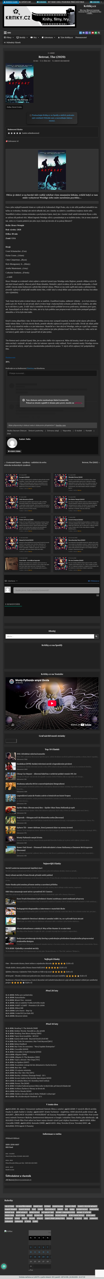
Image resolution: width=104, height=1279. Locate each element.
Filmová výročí (70, 1206)
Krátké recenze (34, 1212)
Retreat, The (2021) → (91, 462)
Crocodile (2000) (21, 1049)
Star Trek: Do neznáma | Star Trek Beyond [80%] (33, 1041)
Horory (52, 53)
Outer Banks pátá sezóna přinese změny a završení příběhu (31, 885)
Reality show (20, 1215)
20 (43, 1257)
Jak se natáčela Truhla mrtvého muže (30, 1003)
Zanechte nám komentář (61, 61)
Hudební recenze (82, 1209)
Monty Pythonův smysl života (29, 838)
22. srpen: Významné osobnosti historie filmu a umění (40, 1109)
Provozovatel (81, 37)
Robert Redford (20, 1044)
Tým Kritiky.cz (66, 37)
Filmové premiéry (11, 1209)
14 (47, 1252)
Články (35, 1221)
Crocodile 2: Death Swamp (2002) (27, 1052)
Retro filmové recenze (76, 1215)
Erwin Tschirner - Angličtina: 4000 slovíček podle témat (69, 1112)
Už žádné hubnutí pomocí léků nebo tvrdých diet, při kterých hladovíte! (43, 1086)
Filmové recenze (24, 1209)
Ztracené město (21, 1016)
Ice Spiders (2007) (21, 1062)
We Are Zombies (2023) (75, 560)
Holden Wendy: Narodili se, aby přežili (29, 1031)
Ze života (28, 1221)
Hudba (72, 1209)
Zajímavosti (93, 1218)
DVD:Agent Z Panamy (24, 1126)
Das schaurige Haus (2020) (76, 540)
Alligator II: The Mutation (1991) (27, 1057)
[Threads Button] (86, 33)
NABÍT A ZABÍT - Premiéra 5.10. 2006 (30, 1005)
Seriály (22, 37)
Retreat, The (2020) (52, 57)
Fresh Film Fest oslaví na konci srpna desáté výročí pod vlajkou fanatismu (46, 1120)
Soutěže (24, 1218)
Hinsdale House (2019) (75, 477)
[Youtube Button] (92, 33)
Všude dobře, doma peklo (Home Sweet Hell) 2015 (25, 968)
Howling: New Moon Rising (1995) (27, 1033)
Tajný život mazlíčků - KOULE (26, 1036)
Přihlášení (94, 581)
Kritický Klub (9, 1212)
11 (35, 1252)
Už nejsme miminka (23, 1070)
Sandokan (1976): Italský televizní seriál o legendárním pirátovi (44, 764)
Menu (9, 32)
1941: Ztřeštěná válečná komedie (31, 754)
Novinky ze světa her (84, 1212)
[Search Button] (99, 33)
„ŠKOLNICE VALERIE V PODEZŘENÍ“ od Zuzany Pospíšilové (40, 1115)
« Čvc (31, 1270)
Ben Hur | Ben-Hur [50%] (24, 1073)
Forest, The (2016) (22, 1083)
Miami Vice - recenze (23, 1000)
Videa (86, 1218)
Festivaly (47, 1206)
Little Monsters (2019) (26, 499)
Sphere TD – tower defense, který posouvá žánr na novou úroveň (45, 828)
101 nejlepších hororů (23, 1206)
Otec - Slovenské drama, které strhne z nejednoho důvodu (29, 963)
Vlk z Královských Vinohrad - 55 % (28, 1096)
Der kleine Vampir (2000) (76, 499)
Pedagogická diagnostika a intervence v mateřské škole (41, 909)
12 (39, 1252)
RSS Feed (9, 1147)
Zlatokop (30, 368)
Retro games (90, 1215)
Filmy (8, 37)
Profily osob (9, 1215)
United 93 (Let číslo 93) (24, 1013)
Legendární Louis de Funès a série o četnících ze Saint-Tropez (44, 796)
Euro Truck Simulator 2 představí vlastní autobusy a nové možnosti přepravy (50, 899)
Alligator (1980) (21, 1054)
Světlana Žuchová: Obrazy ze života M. (30, 1089)
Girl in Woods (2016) (23, 1091)
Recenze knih (49, 1215)
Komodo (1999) (38, 1123)
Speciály (32, 1218)
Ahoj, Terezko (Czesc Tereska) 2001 (72, 1123)
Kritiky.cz (90, 6)
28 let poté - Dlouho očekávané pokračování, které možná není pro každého (35, 976)
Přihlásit (9, 1138)
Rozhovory (9, 1218)
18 (35, 1257)
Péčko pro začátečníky (24, 995)
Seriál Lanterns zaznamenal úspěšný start (24, 868)
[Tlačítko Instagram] (89, 33)
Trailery (69, 1218)
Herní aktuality (50, 1209)
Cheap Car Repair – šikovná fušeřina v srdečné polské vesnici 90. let (46, 774)
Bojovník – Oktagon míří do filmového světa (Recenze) (40, 818)
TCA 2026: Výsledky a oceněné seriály (22, 948)
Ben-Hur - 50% (20, 1068)
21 (47, 1257)
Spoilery (40, 1218)
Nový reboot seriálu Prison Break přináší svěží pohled (29, 875)
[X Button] (80, 33)
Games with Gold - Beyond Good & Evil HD (31, 1039)
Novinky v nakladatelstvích (65, 1212)
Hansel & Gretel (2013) (26, 540)
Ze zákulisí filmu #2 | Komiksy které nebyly (32, 1081)
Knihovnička (94, 1209)
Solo (36, 61)
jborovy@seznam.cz (23, 1180)
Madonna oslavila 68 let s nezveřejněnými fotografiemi (41, 784)
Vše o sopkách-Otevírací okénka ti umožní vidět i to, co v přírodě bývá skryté (50, 919)
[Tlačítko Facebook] (83, 33)
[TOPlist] (8, 1231)
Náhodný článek (13, 42)
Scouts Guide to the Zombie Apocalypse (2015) (33, 1078)
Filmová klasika (58, 1206)
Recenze (29, 1215)
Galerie (40, 1209)
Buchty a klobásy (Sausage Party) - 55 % (30, 1075)
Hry (35, 37)
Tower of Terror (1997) (26, 519)
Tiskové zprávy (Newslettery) (54, 1218)
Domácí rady (38, 1206)
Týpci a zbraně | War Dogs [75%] (27, 1060)
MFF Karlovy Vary (48, 1212)
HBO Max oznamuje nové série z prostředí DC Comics (29, 892)
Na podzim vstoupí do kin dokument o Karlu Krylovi (36, 1065)
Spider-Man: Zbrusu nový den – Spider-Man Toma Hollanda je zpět (46, 808)
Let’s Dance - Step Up (23, 1011)
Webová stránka (15, 451)
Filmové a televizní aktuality (87, 1206)
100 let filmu (9, 1206)
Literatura (48, 37)
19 (39, 1257)
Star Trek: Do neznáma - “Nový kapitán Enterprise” (34, 1047)
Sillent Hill (19, 1008)
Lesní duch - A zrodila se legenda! (29, 560)
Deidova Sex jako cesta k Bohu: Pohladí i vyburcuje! (35, 1094)
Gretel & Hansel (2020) (75, 519)
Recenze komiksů (61, 1215)
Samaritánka (20, 997)
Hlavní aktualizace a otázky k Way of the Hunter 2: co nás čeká (44, 928)
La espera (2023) (24, 477)
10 (31, 1252)
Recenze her (38, 1215)
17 (31, 1257)
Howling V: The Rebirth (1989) (26, 1028)
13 (43, 1252)
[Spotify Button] (95, 33)
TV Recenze (78, 1218)
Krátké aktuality (21, 1212)
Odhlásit (16, 1138)
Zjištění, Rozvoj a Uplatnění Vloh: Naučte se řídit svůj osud (29, 972)
